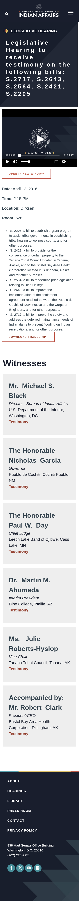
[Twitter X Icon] (20, 868)
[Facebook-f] (11, 868)
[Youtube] (29, 868)
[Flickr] (38, 868)
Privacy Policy (22, 830)
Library (15, 801)
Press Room (19, 811)
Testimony (18, 422)
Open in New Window (26, 173)
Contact (15, 820)
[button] (70, 12)
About (13, 781)
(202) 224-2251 (18, 855)
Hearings (16, 791)
